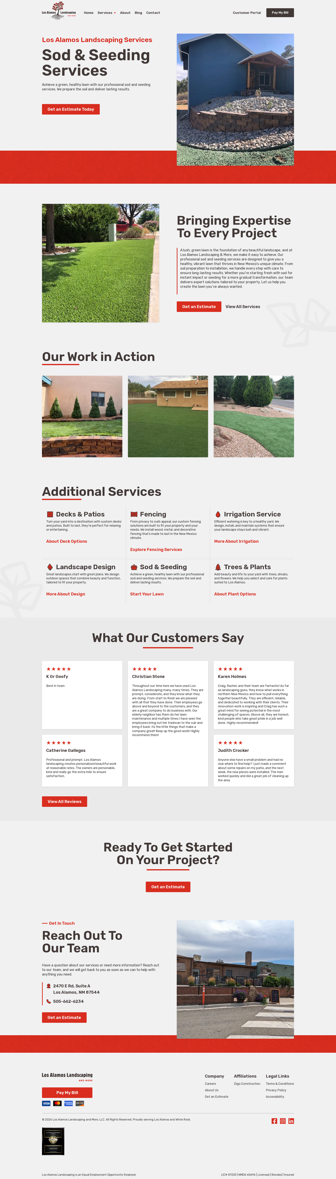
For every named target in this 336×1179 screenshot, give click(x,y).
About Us (211, 1090)
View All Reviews (65, 801)
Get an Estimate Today (71, 109)
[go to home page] (59, 19)
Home (88, 13)
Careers (210, 1084)
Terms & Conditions (280, 1084)
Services (105, 13)
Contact (153, 13)
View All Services (243, 306)
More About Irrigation (236, 541)
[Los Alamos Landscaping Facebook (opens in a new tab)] (274, 1122)
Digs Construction (247, 1084)
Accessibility (275, 1097)
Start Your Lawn (147, 594)
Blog (138, 13)
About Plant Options (235, 594)
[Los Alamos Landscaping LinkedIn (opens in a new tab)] (291, 1122)
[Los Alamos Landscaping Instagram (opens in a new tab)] (283, 1122)
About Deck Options (66, 541)
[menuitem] (210, 1084)
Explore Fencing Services (156, 549)
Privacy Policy (276, 1090)
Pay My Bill (280, 13)
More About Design (65, 594)
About (125, 13)
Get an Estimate (199, 306)
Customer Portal (247, 13)
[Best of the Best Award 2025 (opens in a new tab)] (53, 1140)
